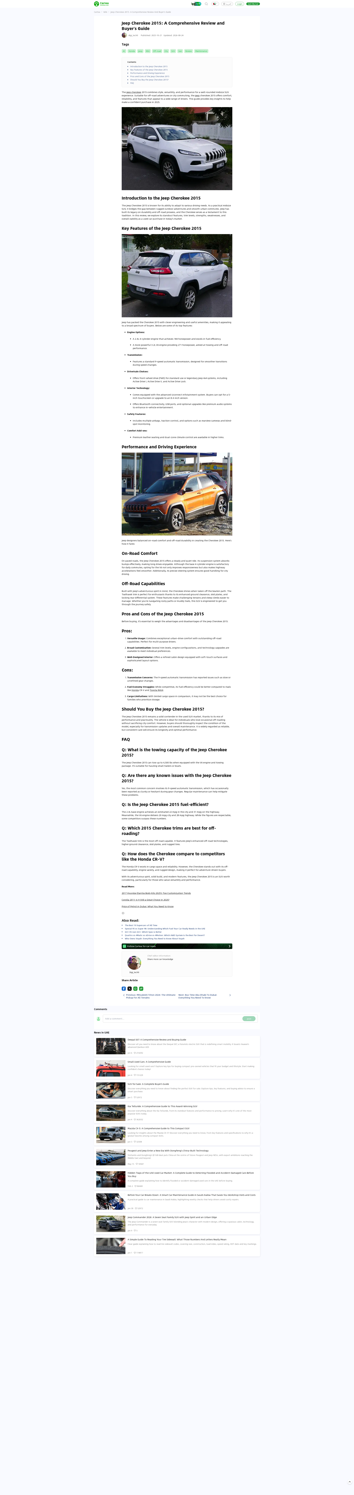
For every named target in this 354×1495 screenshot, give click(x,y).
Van (180, 51)
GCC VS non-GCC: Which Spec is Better (143, 931)
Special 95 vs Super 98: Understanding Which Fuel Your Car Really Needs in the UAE (165, 928)
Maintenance (201, 51)
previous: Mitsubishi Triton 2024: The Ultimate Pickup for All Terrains (150, 996)
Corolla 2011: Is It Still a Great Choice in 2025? (145, 899)
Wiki (105, 12)
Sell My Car (253, 3)
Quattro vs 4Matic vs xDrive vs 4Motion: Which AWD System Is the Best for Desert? (165, 935)
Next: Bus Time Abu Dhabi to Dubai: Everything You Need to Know (198, 996)
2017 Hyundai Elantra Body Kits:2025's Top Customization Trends (156, 893)
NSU (148, 51)
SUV (173, 51)
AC (124, 51)
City (166, 51)
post (249, 1018)
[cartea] (101, 3)
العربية (228, 3)
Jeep (140, 51)
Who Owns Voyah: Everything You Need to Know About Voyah (154, 938)
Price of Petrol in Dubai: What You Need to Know (148, 906)
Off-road (157, 51)
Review (188, 51)
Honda (132, 51)
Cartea (97, 12)
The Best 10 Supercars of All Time (141, 925)
